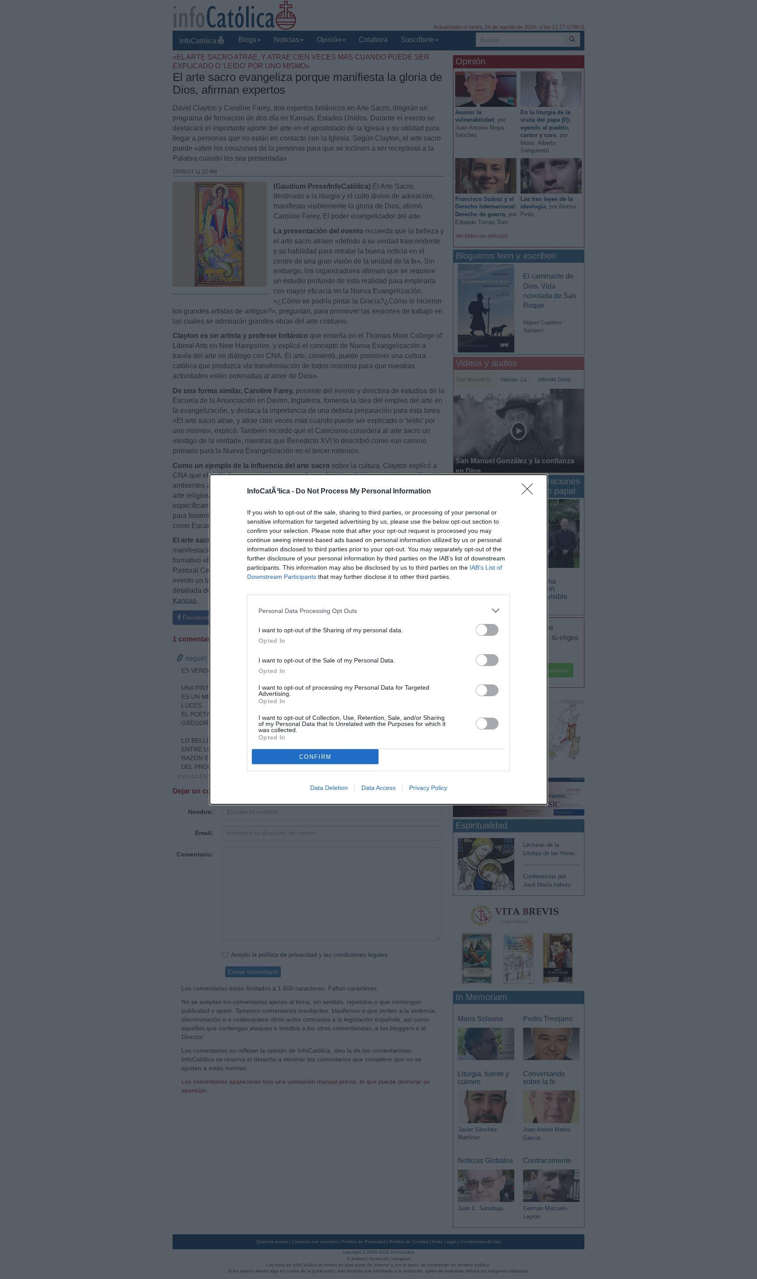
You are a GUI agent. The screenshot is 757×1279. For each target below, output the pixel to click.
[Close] (530, 491)
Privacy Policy (428, 787)
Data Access (378, 787)
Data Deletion (329, 787)
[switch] (487, 630)
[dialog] (378, 639)
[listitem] (378, 610)
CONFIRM (315, 757)
